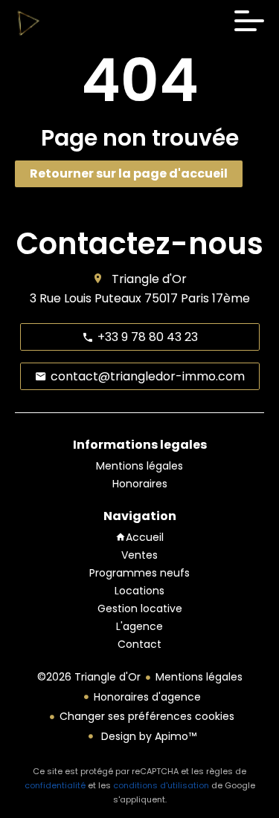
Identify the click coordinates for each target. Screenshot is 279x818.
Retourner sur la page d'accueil (129, 173)
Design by (147, 736)
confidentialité (55, 785)
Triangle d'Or (149, 279)
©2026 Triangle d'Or (89, 676)
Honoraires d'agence (147, 696)
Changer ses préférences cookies (147, 716)
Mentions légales (199, 676)
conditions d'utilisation (161, 785)
